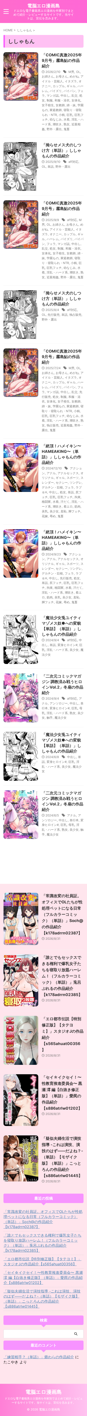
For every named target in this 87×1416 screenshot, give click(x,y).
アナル (51, 473)
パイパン (70, 91)
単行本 (74, 820)
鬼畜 (67, 129)
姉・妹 (71, 105)
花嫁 (45, 516)
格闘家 (46, 501)
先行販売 (54, 314)
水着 (67, 119)
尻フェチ (56, 583)
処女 (53, 248)
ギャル (71, 86)
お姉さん (48, 76)
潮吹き (57, 124)
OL (78, 72)
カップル (59, 86)
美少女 (54, 511)
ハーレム (53, 239)
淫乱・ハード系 (57, 272)
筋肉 (77, 506)
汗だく (65, 501)
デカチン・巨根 (52, 487)
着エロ (68, 506)
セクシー (62, 482)
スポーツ (73, 478)
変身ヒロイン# (67, 645)
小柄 (62, 115)
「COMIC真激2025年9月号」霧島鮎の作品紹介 (62, 60)
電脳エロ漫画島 (43, 6)
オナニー (56, 234)
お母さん (62, 76)
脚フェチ (74, 511)
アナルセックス (68, 473)
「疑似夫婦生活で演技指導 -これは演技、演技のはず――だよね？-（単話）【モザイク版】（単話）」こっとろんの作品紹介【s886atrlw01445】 (62, 1157)
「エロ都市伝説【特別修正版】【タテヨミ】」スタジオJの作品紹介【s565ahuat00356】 (42, 1261)
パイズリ (56, 91)
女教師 (60, 105)
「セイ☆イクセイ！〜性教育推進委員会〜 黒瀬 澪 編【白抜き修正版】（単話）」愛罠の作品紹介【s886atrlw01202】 (43, 1277)
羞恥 (64, 511)
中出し (65, 95)
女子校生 (48, 105)
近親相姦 (53, 277)
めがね (74, 76)
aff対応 (73, 162)
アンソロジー (59, 703)
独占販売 (75, 314)
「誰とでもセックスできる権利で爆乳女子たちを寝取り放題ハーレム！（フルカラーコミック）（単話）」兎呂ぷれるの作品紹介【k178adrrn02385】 (62, 976)
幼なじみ (56, 119)
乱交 (74, 95)
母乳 (71, 825)
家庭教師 (56, 110)
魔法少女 (61, 717)
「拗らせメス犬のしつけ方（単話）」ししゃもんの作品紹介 (61, 150)
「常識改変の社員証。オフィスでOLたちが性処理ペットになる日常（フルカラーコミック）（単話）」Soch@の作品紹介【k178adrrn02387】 (62, 914)
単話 (51, 166)
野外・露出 (54, 129)
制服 (50, 100)
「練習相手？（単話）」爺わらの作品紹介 (38, 1357)
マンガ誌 (53, 95)
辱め (53, 516)
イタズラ (71, 81)
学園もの (53, 258)
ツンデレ (76, 482)
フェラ (51, 244)
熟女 (67, 124)
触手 (50, 717)
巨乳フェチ (54, 268)
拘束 (77, 497)
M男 (71, 72)
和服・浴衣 (62, 100)
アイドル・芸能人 (62, 229)
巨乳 (70, 115)
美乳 (45, 511)
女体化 (76, 100)
